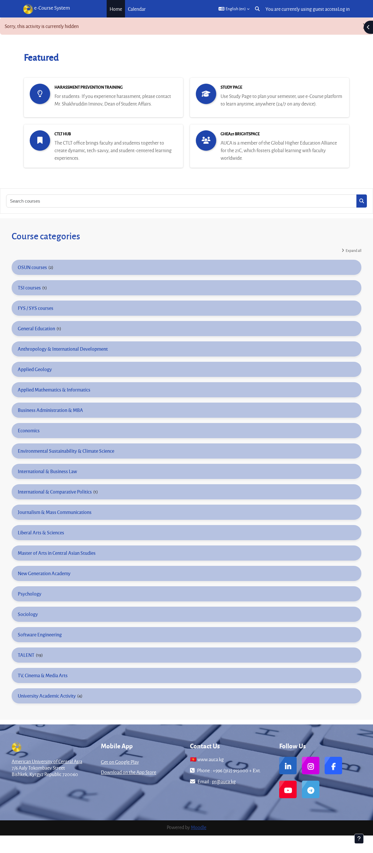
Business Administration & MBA (50, 410)
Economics (29, 430)
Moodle (198, 827)
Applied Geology (35, 369)
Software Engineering (40, 634)
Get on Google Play (120, 762)
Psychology (29, 593)
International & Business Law (47, 471)
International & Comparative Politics (55, 491)
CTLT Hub (62, 133)
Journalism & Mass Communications (55, 512)
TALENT (26, 655)
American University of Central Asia (47, 761)
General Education (36, 328)
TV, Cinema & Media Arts (43, 675)
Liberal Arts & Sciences (41, 532)
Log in (344, 9)
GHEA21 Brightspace (240, 133)
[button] (234, 8)
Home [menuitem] (116, 9)
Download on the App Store (128, 772)
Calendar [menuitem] (137, 9)
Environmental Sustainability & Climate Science (66, 450)
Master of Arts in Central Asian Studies (57, 553)
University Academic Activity (47, 695)
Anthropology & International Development (63, 348)
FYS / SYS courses (35, 308)
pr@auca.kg (224, 781)
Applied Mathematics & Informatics (54, 389)
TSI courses (29, 287)
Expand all (353, 250)
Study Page (231, 87)
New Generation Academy (44, 573)
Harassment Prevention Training (88, 87)
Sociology (28, 614)
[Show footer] (359, 839)
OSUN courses (32, 267)
